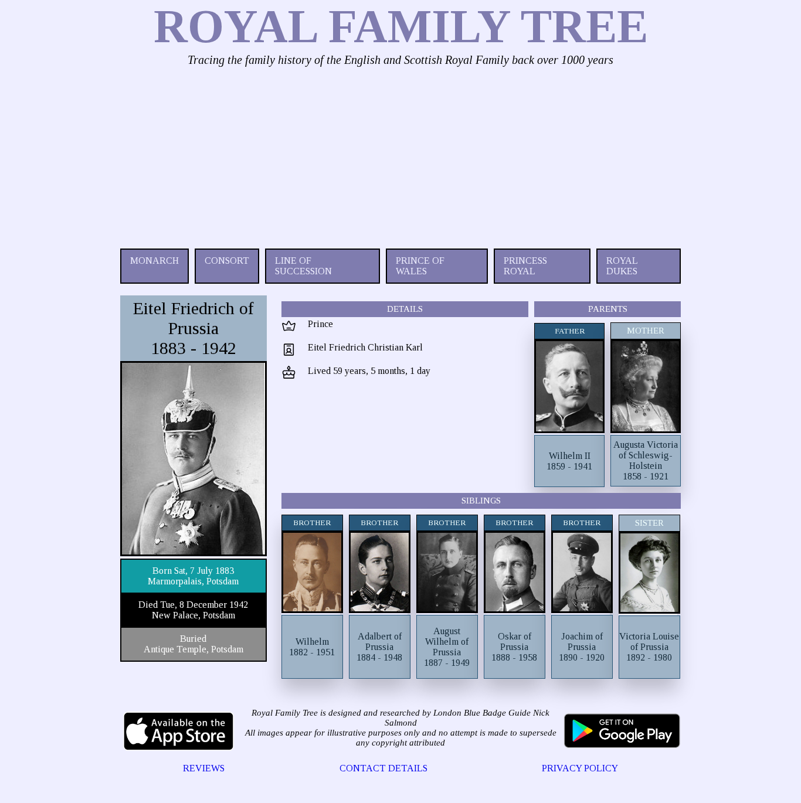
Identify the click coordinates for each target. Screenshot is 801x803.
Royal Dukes (621, 266)
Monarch (154, 261)
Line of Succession (303, 266)
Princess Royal (525, 266)
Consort (227, 261)
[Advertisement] (400, 155)
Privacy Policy (580, 768)
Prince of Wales (420, 266)
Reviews (204, 768)
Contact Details (383, 768)
